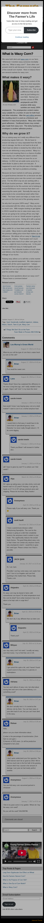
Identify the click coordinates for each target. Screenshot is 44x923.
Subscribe (31, 30)
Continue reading (22, 37)
